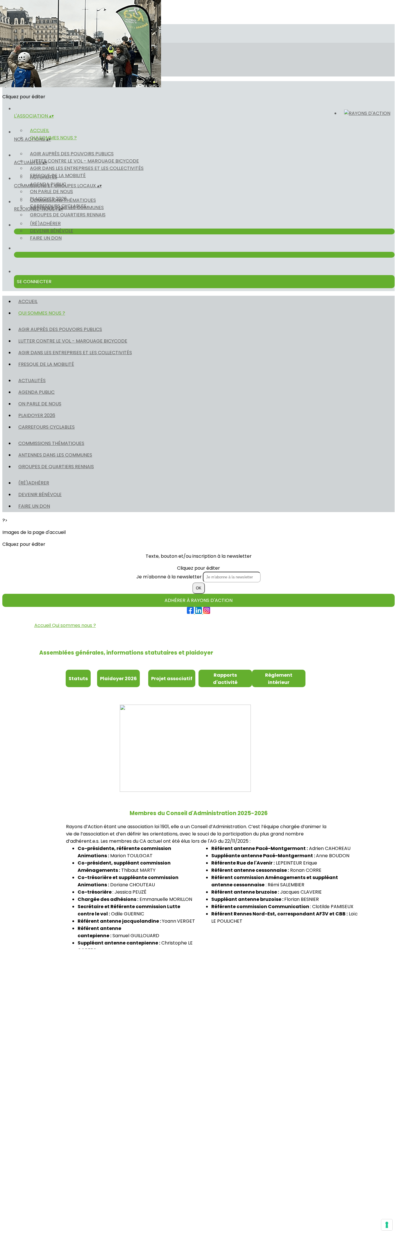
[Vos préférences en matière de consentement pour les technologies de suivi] (386, 1224)
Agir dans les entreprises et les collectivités (87, 168)
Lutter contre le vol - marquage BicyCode (84, 161)
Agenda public (36, 392)
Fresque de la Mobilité (46, 364)
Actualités (43, 177)
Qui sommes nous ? (53, 137)
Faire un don (46, 238)
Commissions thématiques (63, 200)
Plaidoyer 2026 (36, 415)
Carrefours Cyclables (46, 427)
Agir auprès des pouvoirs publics (72, 153)
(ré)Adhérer (45, 223)
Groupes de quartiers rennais (67, 214)
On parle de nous (51, 191)
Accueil (39, 130)
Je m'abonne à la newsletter (169, 576)
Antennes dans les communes (67, 207)
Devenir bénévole (51, 230)
